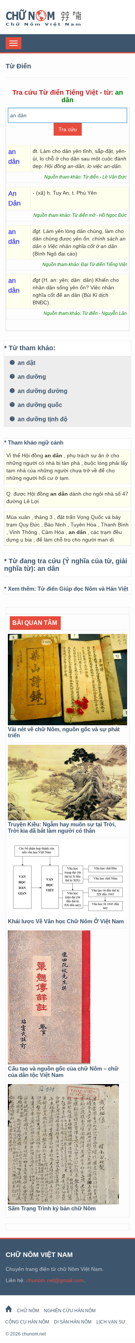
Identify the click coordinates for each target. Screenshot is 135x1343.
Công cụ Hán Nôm (27, 1322)
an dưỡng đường (42, 391)
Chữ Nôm (52, 18)
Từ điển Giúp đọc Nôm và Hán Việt (83, 588)
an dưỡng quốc (39, 405)
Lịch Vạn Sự (110, 1322)
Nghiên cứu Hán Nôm (70, 1310)
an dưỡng (31, 377)
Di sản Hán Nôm (73, 1322)
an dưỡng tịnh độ (42, 419)
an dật (25, 363)
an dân (48, 568)
